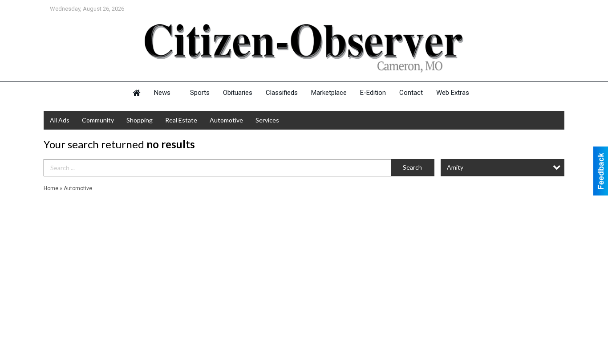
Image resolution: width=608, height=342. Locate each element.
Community (98, 120)
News (162, 93)
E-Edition (373, 93)
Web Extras (452, 93)
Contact (411, 93)
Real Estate (181, 120)
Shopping (139, 120)
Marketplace (329, 93)
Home (51, 188)
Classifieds (282, 93)
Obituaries (237, 93)
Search (412, 167)
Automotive (226, 120)
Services (267, 120)
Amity (455, 167)
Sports (200, 93)
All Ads (59, 120)
